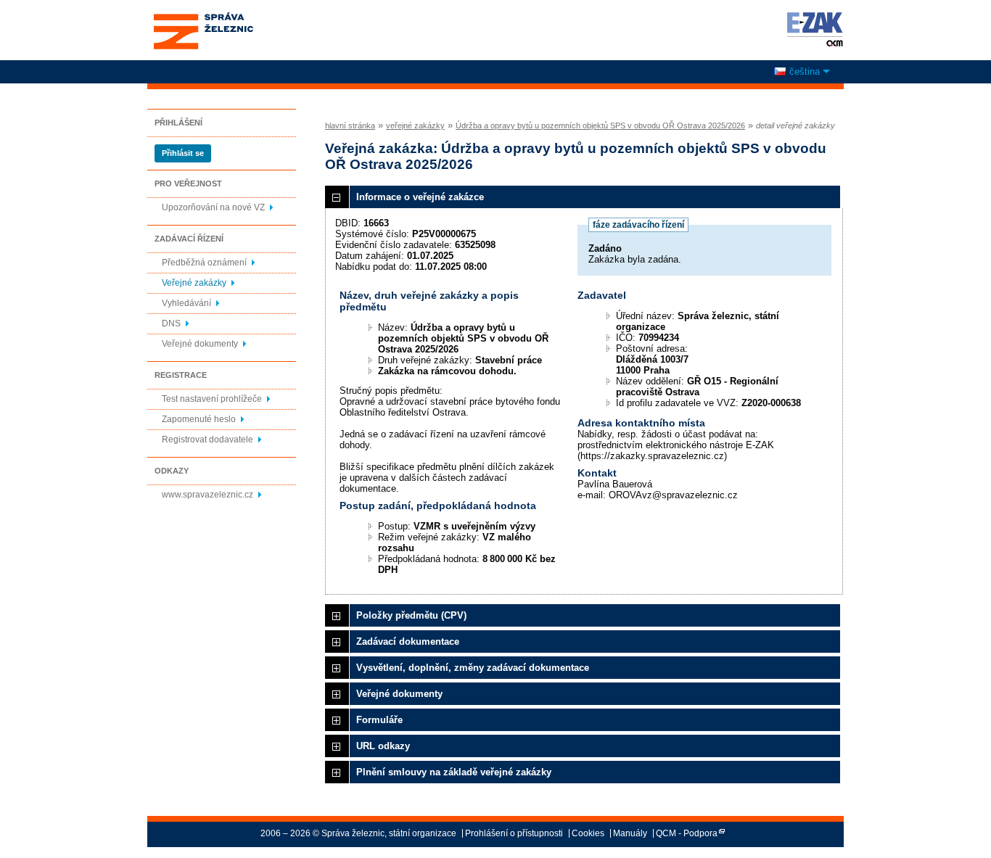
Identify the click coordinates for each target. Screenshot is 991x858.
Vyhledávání (186, 303)
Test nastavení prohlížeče (212, 399)
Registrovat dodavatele (207, 439)
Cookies (588, 833)
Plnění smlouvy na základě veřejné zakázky (453, 772)
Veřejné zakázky (194, 283)
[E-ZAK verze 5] (812, 29)
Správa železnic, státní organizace (202, 16)
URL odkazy (383, 746)
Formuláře (379, 719)
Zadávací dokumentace (407, 641)
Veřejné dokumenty (200, 344)
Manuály (630, 833)
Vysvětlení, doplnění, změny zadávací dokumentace (472, 667)
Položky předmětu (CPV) (411, 615)
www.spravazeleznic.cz (207, 495)
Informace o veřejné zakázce (420, 196)
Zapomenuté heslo (199, 419)
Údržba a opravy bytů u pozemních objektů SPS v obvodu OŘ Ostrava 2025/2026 (600, 125)
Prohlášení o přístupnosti (514, 833)
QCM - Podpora (686, 833)
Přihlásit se (183, 153)
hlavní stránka (350, 125)
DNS (171, 323)
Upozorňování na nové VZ (213, 207)
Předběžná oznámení (204, 262)
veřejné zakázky (415, 125)
